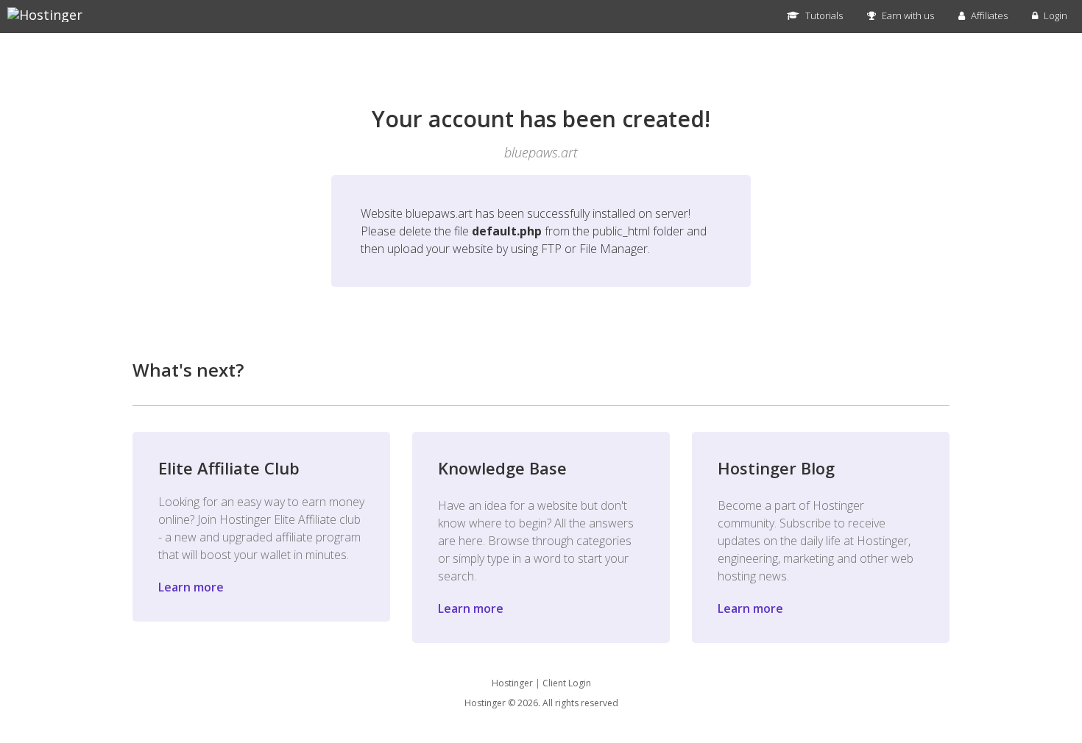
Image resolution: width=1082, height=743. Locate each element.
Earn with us (907, 15)
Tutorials (823, 15)
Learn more (191, 587)
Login (1054, 15)
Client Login (566, 683)
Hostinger (512, 683)
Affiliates (988, 15)
